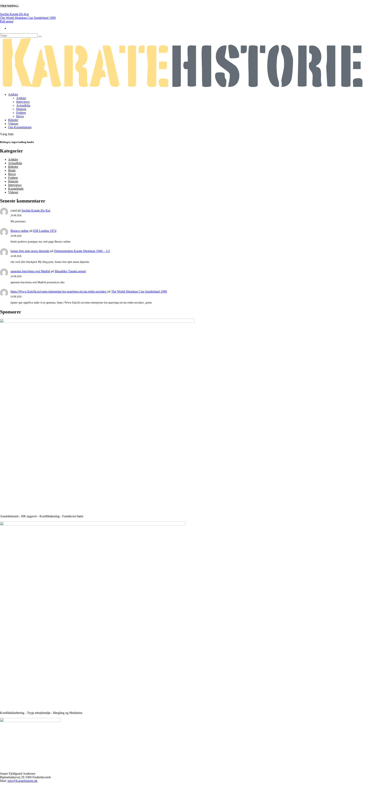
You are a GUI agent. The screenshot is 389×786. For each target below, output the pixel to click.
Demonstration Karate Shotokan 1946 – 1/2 (82, 251)
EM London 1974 (44, 230)
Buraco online (20, 230)
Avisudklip (23, 105)
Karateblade (16, 188)
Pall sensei (6, 21)
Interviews (23, 101)
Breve (20, 116)
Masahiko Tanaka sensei (70, 271)
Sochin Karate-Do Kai (14, 14)
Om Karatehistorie (20, 127)
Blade (12, 170)
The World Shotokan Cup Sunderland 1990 (28, 17)
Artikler (13, 94)
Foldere (21, 112)
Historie (21, 109)
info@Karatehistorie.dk (22, 781)
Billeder (13, 120)
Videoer (13, 123)
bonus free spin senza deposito (30, 251)
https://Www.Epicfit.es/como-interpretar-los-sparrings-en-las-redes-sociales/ (59, 291)
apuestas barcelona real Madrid (30, 271)
